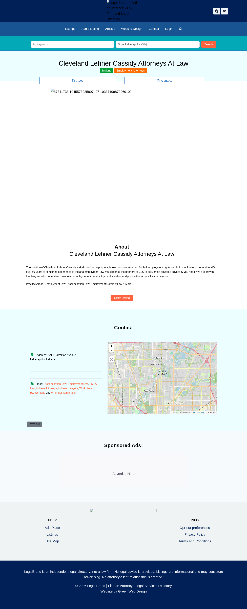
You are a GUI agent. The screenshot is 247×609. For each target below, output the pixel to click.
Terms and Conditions (195, 541)
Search (210, 44)
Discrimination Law (55, 383)
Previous (34, 424)
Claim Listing (122, 298)
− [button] (111, 350)
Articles (110, 28)
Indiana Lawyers (68, 388)
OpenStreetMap (197, 412)
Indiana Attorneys (46, 388)
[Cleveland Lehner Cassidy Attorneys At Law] (162, 374)
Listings (70, 28)
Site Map (52, 541)
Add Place (52, 528)
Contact (154, 28)
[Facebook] (216, 11)
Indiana (106, 70)
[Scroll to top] (242, 595)
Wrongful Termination (63, 392)
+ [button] (111, 346)
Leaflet (175, 412)
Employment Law (78, 383)
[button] (62, 161)
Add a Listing (90, 28)
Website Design (131, 28)
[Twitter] (224, 11)
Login (169, 28)
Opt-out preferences (195, 528)
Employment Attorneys (130, 70)
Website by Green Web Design (123, 591)
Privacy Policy (194, 534)
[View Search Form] (180, 29)
